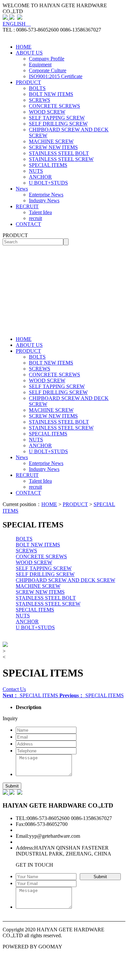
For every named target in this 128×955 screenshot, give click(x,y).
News (22, 188)
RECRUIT (27, 206)
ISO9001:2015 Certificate (55, 76)
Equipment (40, 64)
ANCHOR (40, 177)
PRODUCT (28, 82)
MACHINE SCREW (51, 141)
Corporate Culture (47, 70)
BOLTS (37, 88)
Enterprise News (46, 194)
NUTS (36, 171)
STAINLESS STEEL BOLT (59, 153)
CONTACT (28, 224)
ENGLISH (17, 24)
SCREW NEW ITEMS (53, 147)
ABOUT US (29, 53)
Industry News (44, 200)
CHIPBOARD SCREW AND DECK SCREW (65, 580)
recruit (35, 218)
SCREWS (39, 100)
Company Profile (46, 58)
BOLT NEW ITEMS (51, 94)
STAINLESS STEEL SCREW (61, 159)
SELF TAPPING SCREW (57, 118)
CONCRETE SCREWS (54, 106)
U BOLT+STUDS (48, 183)
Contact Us (14, 689)
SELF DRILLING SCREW (58, 123)
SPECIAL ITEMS (48, 165)
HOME (24, 47)
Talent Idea (40, 212)
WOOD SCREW (47, 112)
